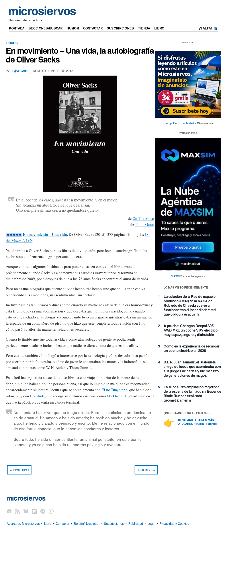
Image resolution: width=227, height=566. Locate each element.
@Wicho (20, 70)
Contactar (93, 28)
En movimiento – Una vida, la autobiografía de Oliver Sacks (80, 55)
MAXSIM (176, 276)
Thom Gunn (144, 224)
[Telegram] (42, 511)
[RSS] (17, 511)
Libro (159, 28)
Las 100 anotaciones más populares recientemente (196, 422)
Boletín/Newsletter (87, 523)
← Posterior (19, 470)
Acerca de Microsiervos (23, 523)
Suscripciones (120, 28)
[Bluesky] (25, 511)
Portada (16, 28)
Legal (151, 523)
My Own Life (117, 395)
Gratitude (37, 395)
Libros (12, 43)
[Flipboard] (34, 511)
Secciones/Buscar (46, 28)
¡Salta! (205, 28)
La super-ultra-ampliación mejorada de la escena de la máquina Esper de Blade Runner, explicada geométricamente (192, 393)
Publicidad (135, 523)
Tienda (144, 28)
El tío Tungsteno (114, 389)
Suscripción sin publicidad (178, 123)
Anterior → (146, 470)
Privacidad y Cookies (174, 523)
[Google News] (9, 511)
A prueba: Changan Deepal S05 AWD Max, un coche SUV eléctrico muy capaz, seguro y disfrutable (191, 330)
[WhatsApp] (51, 511)
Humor (73, 28)
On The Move (143, 218)
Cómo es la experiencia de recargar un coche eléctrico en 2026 (191, 348)
